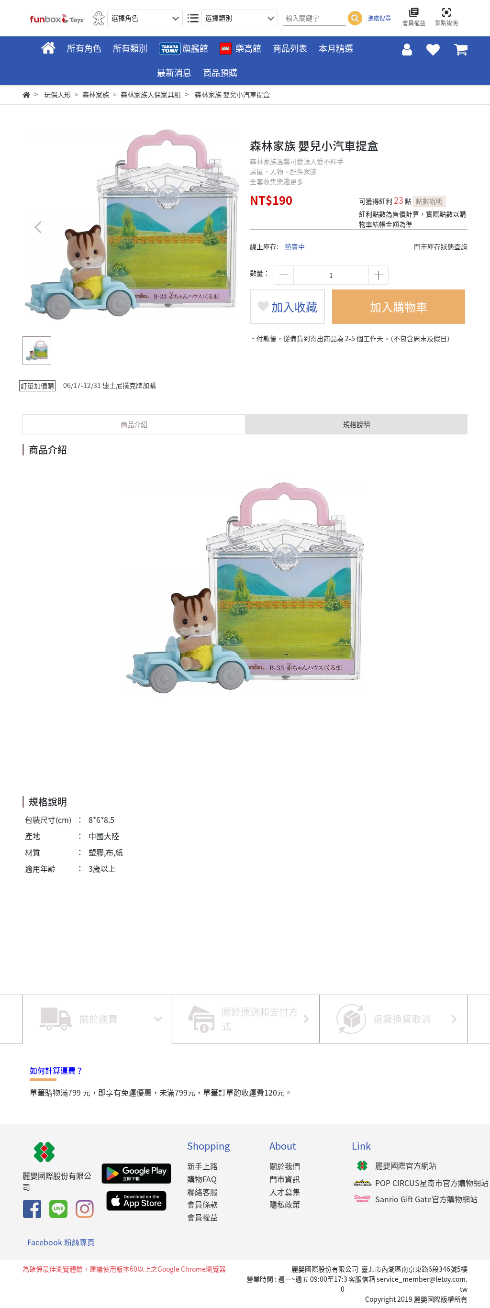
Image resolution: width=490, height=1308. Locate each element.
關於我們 (284, 1166)
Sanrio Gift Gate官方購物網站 (426, 1199)
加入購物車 (398, 306)
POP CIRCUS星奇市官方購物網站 (432, 1182)
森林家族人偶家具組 (151, 94)
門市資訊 (284, 1179)
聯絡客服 (202, 1191)
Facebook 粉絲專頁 (61, 1242)
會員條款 (202, 1204)
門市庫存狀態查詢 (441, 246)
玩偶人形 (57, 94)
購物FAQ (202, 1179)
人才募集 (284, 1191)
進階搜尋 (379, 18)
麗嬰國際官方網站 (405, 1165)
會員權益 (202, 1217)
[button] (224, 227)
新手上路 (202, 1166)
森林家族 (95, 94)
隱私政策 (284, 1204)
